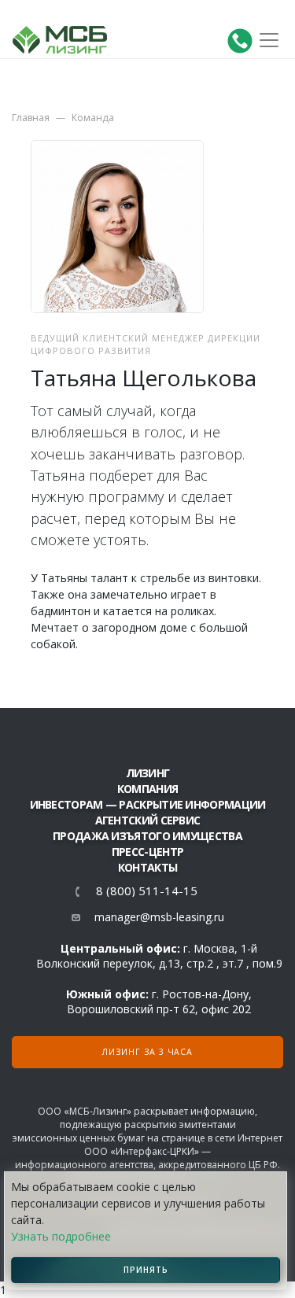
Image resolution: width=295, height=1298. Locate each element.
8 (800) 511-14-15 (146, 891)
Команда (93, 117)
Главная (31, 117)
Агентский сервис (148, 820)
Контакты (147, 867)
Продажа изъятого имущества (147, 835)
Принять (146, 1269)
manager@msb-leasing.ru (159, 916)
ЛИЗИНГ (148, 772)
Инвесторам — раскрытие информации (148, 804)
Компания (147, 788)
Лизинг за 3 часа (147, 1051)
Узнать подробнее (61, 1236)
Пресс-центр (147, 851)
